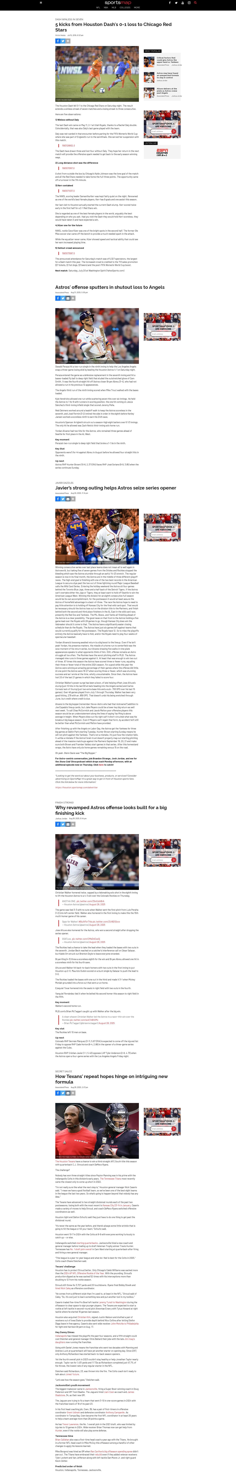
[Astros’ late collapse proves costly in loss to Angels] (97, 336)
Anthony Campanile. (115, 1412)
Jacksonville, (91, 1389)
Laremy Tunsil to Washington (113, 1302)
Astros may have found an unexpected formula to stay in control (168, 75)
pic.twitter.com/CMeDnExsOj (86, 938)
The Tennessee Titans (110, 1178)
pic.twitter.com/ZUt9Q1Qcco (106, 921)
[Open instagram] (189, 2)
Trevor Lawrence (70, 1424)
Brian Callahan (62, 1439)
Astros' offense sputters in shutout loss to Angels (110, 287)
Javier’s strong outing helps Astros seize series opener (115, 488)
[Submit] (195, 3)
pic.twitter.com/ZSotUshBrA (90, 901)
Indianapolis (61, 1336)
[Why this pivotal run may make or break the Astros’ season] (97, 537)
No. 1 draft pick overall (81, 1249)
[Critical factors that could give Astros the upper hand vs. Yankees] (149, 62)
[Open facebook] (170, 2)
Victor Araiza (60, 35)
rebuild (98, 1454)
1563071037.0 (68, 190)
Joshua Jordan (177, 65)
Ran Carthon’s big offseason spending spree (111, 1451)
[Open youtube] (183, 2)
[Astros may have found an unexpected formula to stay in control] (149, 77)
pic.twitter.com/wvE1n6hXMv (84, 1020)
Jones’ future (72, 1374)
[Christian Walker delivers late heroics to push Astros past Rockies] (97, 862)
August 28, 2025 (97, 904)
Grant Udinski (73, 1412)
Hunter (58, 1430)
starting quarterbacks (87, 1243)
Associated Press (163, 65)
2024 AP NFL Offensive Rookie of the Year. (84, 1273)
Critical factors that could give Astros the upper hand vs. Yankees (167, 60)
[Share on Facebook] (57, 41)
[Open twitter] (176, 2)
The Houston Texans (65, 1161)
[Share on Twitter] (62, 41)
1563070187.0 (68, 168)
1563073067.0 (68, 253)
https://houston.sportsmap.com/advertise (76, 787)
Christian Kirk (84, 1317)
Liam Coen (109, 1392)
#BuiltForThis (85, 921)
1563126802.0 (68, 145)
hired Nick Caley (63, 1288)
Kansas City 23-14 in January (117, 1205)
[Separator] (67, 41)
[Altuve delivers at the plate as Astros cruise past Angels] (149, 93)
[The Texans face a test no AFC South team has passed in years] (97, 1131)
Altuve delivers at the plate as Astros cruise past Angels (167, 91)
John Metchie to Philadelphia (125, 1323)
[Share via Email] (67, 298)
